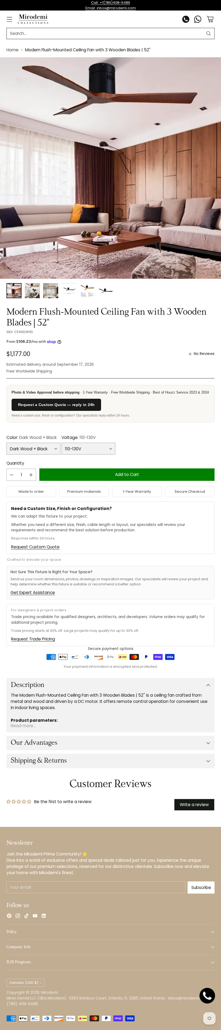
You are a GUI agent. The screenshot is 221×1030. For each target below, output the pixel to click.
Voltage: (78, 437)
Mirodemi (49, 992)
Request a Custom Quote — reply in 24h (56, 404)
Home (12, 50)
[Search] (209, 33)
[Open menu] (9, 19)
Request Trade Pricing (33, 639)
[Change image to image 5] (87, 290)
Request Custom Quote (35, 547)
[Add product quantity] (31, 475)
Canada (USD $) (23, 982)
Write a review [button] (194, 804)
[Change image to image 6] (105, 290)
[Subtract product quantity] (11, 475)
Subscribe (201, 887)
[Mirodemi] (33, 19)
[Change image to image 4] (69, 290)
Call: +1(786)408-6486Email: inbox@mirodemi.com (110, 5)
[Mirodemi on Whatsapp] (198, 20)
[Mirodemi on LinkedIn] (43, 916)
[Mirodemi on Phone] (186, 20)
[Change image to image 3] (50, 290)
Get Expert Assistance (33, 592)
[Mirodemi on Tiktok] (26, 916)
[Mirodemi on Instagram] (18, 916)
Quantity (15, 463)
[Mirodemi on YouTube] (35, 916)
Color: (31, 437)
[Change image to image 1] (14, 290)
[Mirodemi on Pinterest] (9, 916)
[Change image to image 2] (32, 290)
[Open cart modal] (210, 19)
